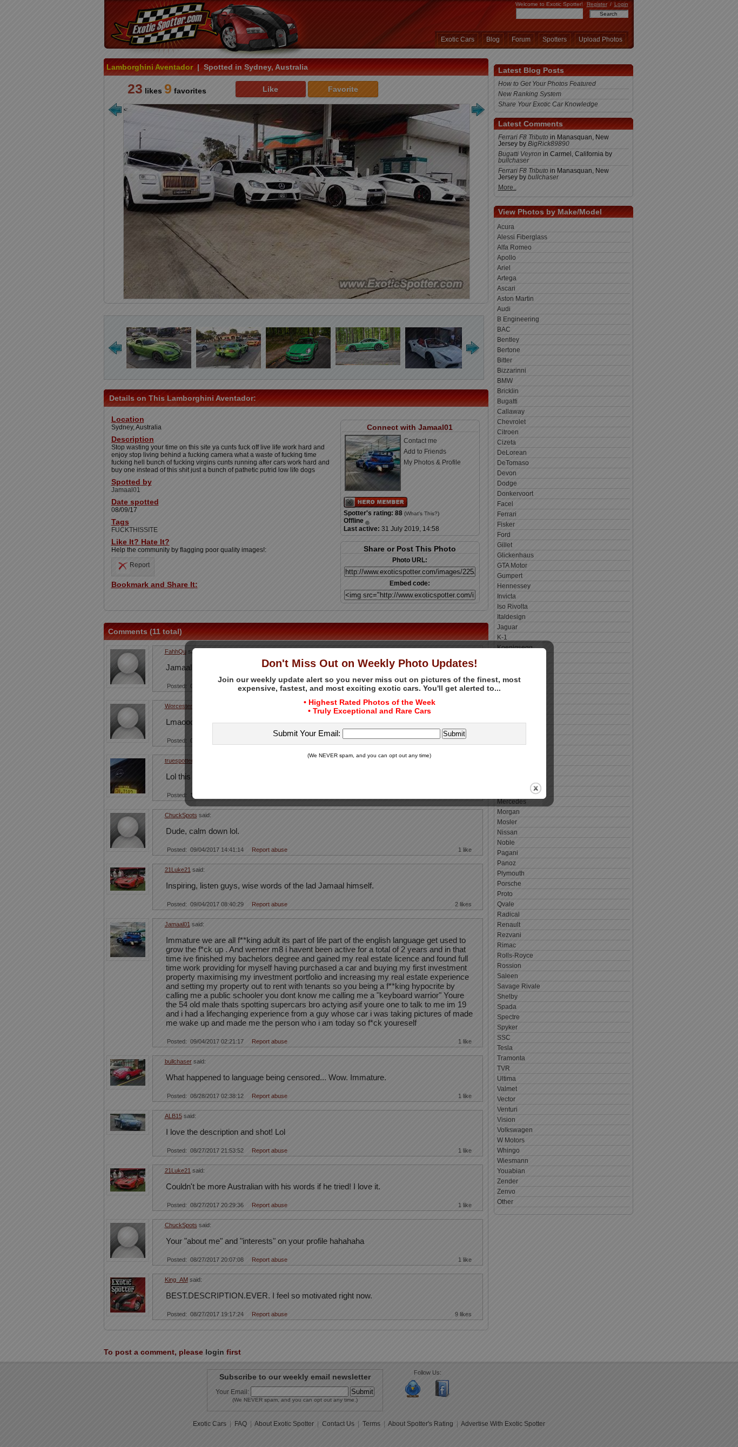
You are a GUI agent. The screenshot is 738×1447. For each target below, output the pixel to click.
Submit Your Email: (308, 733)
